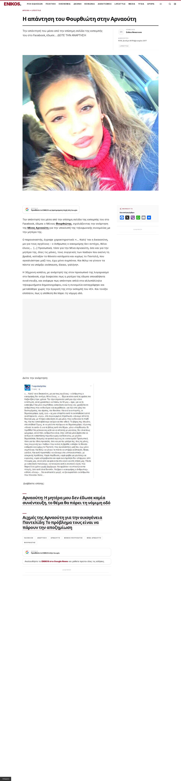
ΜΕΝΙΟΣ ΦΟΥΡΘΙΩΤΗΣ (73, 538)
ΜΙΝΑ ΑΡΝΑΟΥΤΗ (94, 538)
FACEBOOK (28, 538)
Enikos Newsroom (134, 32)
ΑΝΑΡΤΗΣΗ (42, 538)
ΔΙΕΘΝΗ (78, 4)
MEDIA (132, 4)
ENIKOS (12, 4)
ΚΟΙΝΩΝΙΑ (89, 4)
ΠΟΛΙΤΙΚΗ (51, 4)
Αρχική (26, 10)
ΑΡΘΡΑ (151, 4)
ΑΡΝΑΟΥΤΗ (55, 538)
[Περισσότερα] (160, 4)
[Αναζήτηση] (170, 4)
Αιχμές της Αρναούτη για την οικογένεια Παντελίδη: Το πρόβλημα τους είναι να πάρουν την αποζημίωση (62, 522)
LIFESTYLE (120, 4)
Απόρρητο (5, 779)
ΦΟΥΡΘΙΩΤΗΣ (29, 542)
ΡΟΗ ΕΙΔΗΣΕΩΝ (35, 4)
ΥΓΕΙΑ (141, 4)
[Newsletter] (175, 4)
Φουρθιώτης (64, 223)
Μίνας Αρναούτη (38, 227)
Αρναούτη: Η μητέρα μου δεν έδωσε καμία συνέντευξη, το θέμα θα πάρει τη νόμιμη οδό (66, 500)
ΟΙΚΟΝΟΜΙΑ (65, 4)
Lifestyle (36, 10)
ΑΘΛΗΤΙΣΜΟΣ (105, 4)
